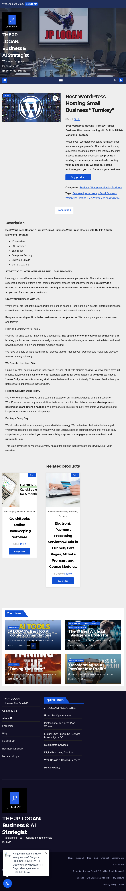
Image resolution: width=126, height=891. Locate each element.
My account (118, 878)
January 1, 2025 (79, 641)
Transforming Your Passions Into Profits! (87, 667)
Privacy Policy (52, 767)
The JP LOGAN (11, 698)
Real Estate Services (56, 745)
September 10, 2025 (20, 641)
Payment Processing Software (62, 511)
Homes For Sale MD (16, 703)
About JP (7, 718)
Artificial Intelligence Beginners (84, 623)
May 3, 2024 (77, 674)
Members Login (11, 756)
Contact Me (8, 741)
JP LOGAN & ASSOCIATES (60, 708)
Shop (121, 884)
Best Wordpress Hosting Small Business (95, 193)
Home (70, 858)
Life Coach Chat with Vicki (98, 878)
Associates (14, 627)
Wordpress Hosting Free (78, 198)
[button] (115, 80)
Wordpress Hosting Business (106, 187)
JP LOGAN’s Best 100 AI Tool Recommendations (29, 633)
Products (84, 187)
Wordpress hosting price (106, 198)
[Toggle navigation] (60, 80)
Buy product (78, 177)
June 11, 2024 (17, 674)
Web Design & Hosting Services (62, 760)
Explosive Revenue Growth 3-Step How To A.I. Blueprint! (98, 871)
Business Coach (76, 661)
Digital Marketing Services (59, 752)
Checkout (104, 858)
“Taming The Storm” (26, 669)
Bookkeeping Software (15, 511)
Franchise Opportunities (57, 715)
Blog (5, 733)
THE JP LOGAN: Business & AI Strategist (21, 825)
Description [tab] (64, 210)
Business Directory (13, 748)
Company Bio (10, 711)
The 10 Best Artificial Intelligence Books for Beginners (88, 635)
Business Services (77, 627)
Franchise (8, 726)
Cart (96, 858)
